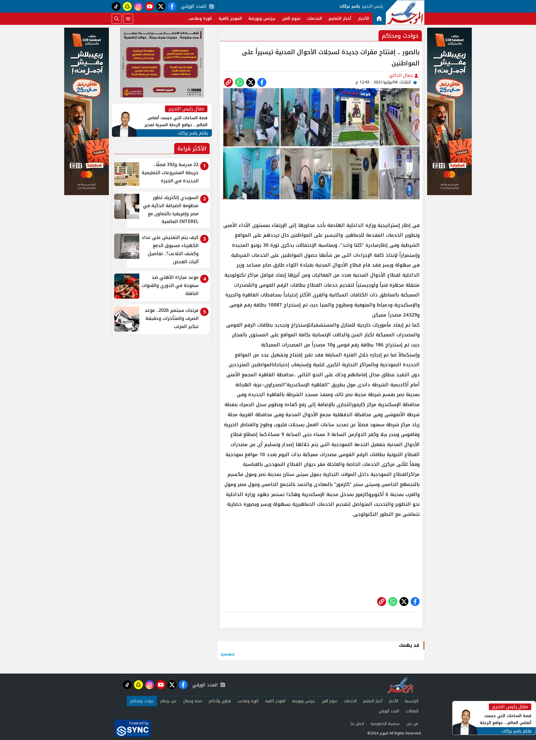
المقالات (412, 711)
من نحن (412, 723)
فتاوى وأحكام (220, 701)
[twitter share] (250, 82)
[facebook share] (261, 82)
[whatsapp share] (239, 82)
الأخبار (363, 18)
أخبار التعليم (340, 18)
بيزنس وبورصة (261, 18)
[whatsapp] (228, 82)
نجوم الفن (291, 18)
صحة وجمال (192, 701)
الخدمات (314, 18)
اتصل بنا (357, 723)
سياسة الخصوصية (384, 723)
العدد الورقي (193, 6)
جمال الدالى (401, 75)
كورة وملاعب (200, 18)
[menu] (128, 19)
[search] (117, 19)
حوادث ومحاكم (142, 701)
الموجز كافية (230, 18)
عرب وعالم (168, 701)
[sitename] (400, 684)
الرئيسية (411, 701)
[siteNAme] (405, 12)
